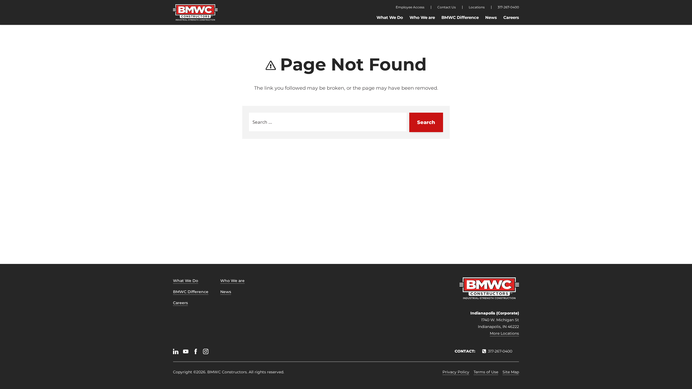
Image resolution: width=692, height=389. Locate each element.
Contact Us (446, 7)
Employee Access (410, 7)
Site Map (511, 372)
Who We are (422, 17)
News (491, 17)
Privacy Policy (456, 372)
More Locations (504, 333)
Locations (477, 7)
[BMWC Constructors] (195, 12)
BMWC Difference (460, 17)
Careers (511, 17)
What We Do (390, 17)
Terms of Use (486, 372)
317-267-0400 (508, 7)
